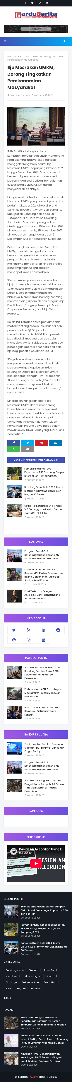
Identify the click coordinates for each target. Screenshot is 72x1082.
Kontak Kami (13, 976)
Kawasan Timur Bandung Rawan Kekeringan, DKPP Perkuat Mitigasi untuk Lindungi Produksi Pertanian (41, 1057)
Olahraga (11, 982)
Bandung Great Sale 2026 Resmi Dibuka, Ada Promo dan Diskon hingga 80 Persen (43, 490)
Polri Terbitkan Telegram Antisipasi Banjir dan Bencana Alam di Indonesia (42, 595)
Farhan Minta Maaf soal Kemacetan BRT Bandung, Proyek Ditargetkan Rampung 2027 (44, 472)
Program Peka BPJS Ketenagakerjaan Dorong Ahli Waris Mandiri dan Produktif (42, 554)
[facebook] (25, 3)
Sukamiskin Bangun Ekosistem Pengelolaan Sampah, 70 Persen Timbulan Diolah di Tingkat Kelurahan (44, 786)
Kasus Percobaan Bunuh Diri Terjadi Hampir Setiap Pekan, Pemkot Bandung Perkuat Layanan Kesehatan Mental (44, 1039)
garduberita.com (20, 95)
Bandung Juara (15, 970)
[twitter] (32, 3)
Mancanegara (33, 976)
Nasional (52, 976)
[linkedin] (43, 630)
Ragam (21, 988)
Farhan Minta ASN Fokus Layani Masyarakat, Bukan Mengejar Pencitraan (43, 692)
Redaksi (35, 988)
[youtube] (43, 640)
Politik (9, 988)
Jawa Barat (50, 970)
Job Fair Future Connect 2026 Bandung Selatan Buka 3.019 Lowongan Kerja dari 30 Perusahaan (42, 673)
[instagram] (39, 3)
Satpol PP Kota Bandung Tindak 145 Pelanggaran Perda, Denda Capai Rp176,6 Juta (43, 509)
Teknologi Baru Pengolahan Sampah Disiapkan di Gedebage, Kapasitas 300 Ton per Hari (44, 910)
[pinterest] (47, 3)
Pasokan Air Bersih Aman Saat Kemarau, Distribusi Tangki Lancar (42, 711)
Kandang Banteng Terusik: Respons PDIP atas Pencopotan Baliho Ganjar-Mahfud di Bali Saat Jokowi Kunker (43, 575)
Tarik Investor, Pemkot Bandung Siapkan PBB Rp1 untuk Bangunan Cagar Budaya (44, 747)
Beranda (12, 56)
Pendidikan (50, 982)
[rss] (28, 630)
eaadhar (34, 1076)
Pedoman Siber (30, 982)
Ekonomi (34, 970)
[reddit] (58, 630)
